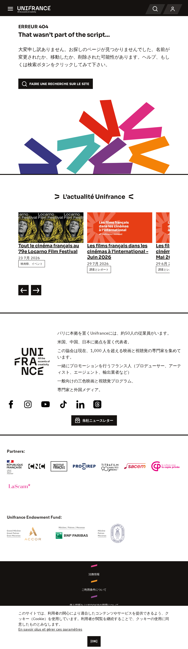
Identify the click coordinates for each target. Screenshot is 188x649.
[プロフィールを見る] (172, 9)
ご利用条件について (94, 589)
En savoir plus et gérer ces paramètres (50, 629)
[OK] (94, 641)
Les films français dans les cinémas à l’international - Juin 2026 (117, 251)
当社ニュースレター (97, 420)
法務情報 (94, 574)
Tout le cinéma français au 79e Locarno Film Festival (48, 248)
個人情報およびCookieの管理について (94, 605)
